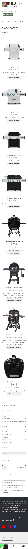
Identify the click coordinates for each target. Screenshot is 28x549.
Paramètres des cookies (18, 511)
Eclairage (6, 447)
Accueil (5, 21)
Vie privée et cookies (7, 540)
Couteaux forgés (8, 434)
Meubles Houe (7, 439)
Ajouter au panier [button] (14, 77)
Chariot (22, 545)
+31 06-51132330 (12, 11)
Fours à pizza (7, 418)
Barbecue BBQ (7, 424)
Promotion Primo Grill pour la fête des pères (14, 480)
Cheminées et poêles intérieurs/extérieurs (14, 421)
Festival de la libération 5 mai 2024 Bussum (14, 485)
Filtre (4, 468)
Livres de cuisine (8, 442)
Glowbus (6, 429)
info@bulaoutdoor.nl (11, 507)
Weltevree (6, 437)
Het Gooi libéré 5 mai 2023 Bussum (12, 488)
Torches (5, 426)
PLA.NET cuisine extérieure (10, 431)
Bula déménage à (8, 482)
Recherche (14, 546)
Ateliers (5, 445)
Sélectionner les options (14, 300)
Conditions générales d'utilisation (11, 509)
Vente (5, 416)
